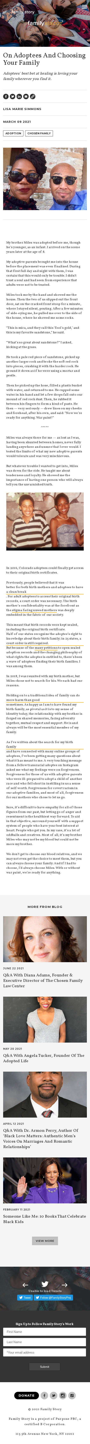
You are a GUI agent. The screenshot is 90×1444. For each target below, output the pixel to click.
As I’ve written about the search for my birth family (39, 744)
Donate (27, 1395)
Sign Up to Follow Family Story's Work (44, 1324)
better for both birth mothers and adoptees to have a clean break (44, 589)
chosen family (39, 133)
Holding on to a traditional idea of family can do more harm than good (43, 697)
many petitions (46, 648)
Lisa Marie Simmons (22, 109)
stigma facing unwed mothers (34, 610)
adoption (13, 133)
